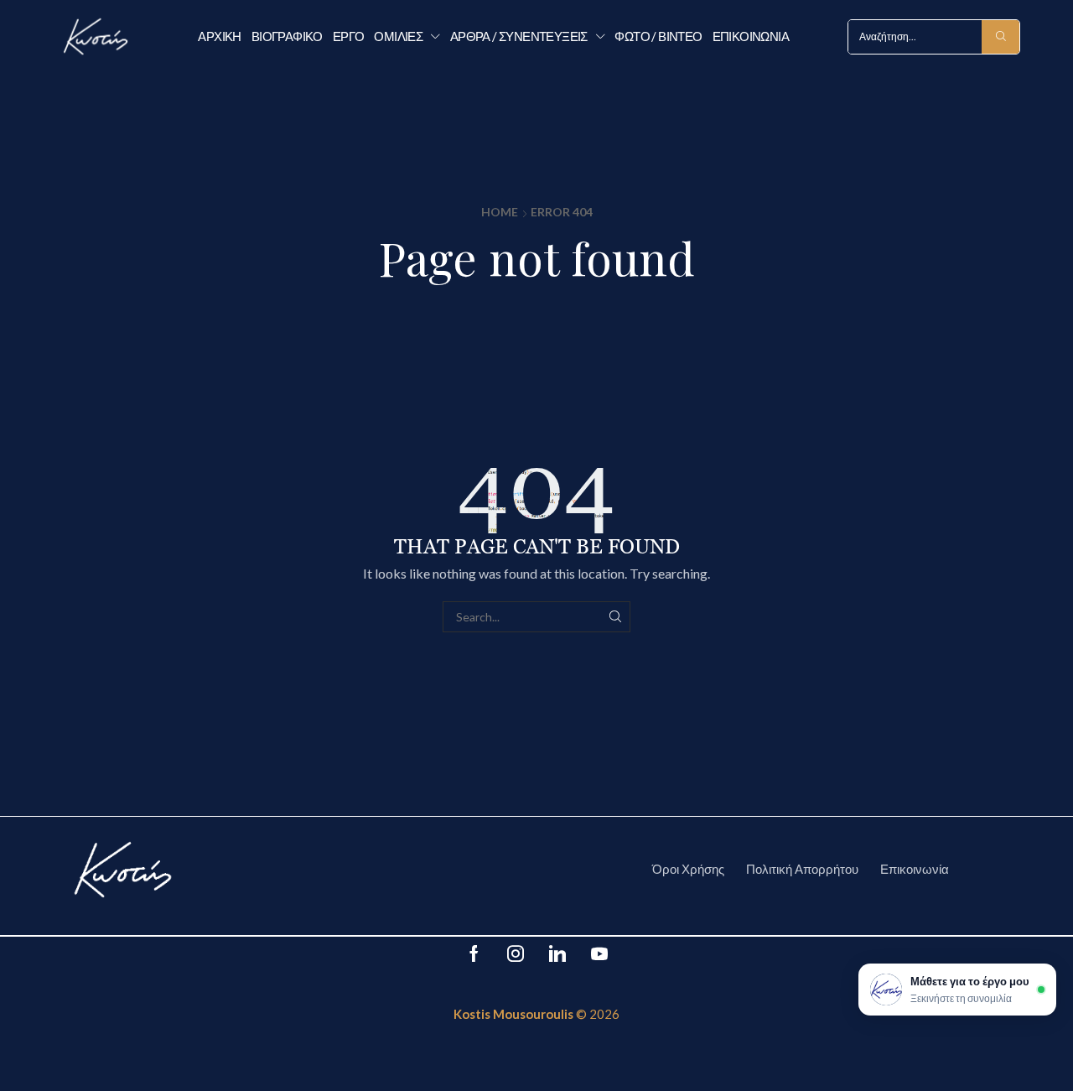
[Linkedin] (557, 953)
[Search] (1000, 37)
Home (499, 212)
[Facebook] (474, 953)
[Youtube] (599, 953)
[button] (957, 990)
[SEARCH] (614, 616)
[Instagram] (515, 953)
